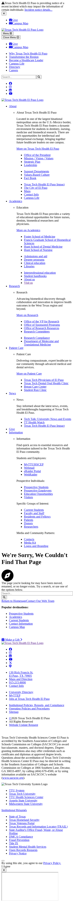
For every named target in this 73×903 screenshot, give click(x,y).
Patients (28, 520)
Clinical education (34, 263)
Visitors (28, 497)
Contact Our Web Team (40, 600)
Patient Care (16, 347)
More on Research (27, 315)
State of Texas (17, 816)
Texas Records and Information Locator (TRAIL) (38, 826)
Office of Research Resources (41, 328)
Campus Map (20, 23)
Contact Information (21, 623)
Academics (15, 201)
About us (29, 279)
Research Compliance (37, 337)
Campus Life (16, 63)
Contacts (29, 539)
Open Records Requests (23, 850)
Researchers (31, 526)
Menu (6, 33)
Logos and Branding (36, 546)
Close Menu (10, 37)
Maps (27, 191)
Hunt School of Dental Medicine (43, 246)
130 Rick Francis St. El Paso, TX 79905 (21, 674)
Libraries (29, 266)
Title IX (13, 843)
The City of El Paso (35, 187)
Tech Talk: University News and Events (47, 419)
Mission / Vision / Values (38, 158)
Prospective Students (36, 487)
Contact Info (31, 194)
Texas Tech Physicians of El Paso (44, 379)
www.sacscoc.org (12, 777)
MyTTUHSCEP (34, 464)
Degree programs (34, 259)
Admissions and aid (35, 256)
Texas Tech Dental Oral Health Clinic (46, 383)
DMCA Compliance (21, 836)
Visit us (28, 282)
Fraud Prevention (19, 840)
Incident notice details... (38, 9)
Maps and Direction (20, 679)
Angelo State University (23, 800)
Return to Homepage (13, 600)
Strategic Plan (32, 161)
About (12, 106)
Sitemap (14, 711)
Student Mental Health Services (27, 846)
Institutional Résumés (14, 810)
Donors (28, 523)
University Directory (21, 692)
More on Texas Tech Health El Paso (37, 148)
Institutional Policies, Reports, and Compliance (36, 705)
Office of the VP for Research (41, 321)
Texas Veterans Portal (21, 823)
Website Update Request (23, 724)
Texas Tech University (22, 793)
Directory (14, 67)
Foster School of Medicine (39, 236)
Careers (13, 70)
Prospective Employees (37, 490)
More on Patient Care (29, 373)
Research (14, 286)
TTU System (16, 790)
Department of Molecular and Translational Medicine (41, 343)
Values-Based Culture (37, 174)
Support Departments (36, 171)
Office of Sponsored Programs (42, 324)
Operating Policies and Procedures (29, 708)
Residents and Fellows (37, 516)
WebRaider (30, 474)
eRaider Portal (32, 471)
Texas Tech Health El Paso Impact (44, 184)
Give (15, 20)
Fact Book (30, 178)
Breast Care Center (35, 386)
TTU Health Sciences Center (26, 797)
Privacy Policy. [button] (52, 863)
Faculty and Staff (34, 513)
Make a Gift (13, 639)
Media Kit (30, 542)
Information (16, 432)
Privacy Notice (18, 853)
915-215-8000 (17, 682)
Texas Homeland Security (24, 819)
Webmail (29, 467)
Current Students (34, 509)
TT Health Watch (34, 422)
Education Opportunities (38, 493)
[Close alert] (3, 13)
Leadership (30, 165)
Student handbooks (35, 276)
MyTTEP (14, 695)
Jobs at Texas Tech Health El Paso (29, 698)
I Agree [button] (5, 866)
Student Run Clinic (35, 390)
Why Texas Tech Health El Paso (28, 53)
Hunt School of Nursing (38, 250)
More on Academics (28, 230)
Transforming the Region (24, 56)
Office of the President (37, 155)
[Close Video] (3, 870)
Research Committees (37, 331)
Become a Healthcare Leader (26, 60)
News (12, 393)
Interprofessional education (40, 272)
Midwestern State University (26, 803)
